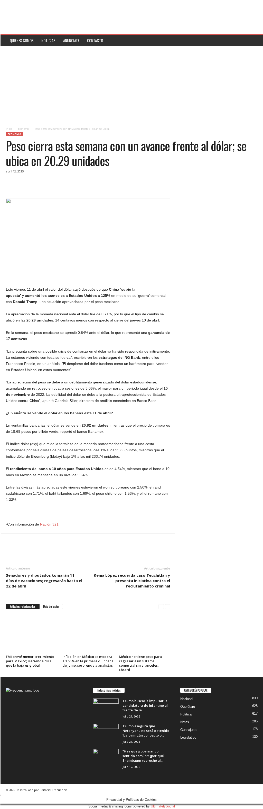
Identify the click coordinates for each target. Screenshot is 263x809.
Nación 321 (49, 524)
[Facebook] (11, 185)
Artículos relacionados (22, 606)
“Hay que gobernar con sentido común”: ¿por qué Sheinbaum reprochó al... (143, 756)
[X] (23, 185)
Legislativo (188, 737)
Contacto (95, 40)
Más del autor (51, 606)
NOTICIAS (48, 40)
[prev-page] (161, 606)
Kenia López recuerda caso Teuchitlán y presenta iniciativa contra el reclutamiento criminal (132, 581)
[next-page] (167, 606)
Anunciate (71, 40)
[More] (58, 185)
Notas (184, 722)
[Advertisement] (132, 85)
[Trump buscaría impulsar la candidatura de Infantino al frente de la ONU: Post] (106, 708)
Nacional (186, 699)
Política (186, 714)
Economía (23, 129)
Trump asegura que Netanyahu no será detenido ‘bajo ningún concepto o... (146, 731)
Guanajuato (188, 730)
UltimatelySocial (163, 806)
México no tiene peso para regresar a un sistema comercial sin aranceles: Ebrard (140, 663)
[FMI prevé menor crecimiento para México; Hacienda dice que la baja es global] (31, 633)
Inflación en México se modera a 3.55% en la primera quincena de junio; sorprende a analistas (88, 661)
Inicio (9, 129)
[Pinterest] (35, 185)
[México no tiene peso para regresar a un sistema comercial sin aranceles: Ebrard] (144, 633)
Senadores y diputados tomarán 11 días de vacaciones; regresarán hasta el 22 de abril (44, 581)
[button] (255, 40)
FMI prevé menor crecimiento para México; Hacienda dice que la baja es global (30, 661)
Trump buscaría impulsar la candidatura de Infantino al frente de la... (145, 705)
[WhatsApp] (46, 185)
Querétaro (187, 707)
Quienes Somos (22, 40)
